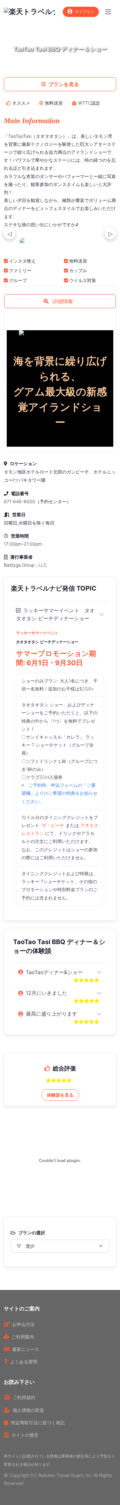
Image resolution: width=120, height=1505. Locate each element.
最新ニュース (25, 1349)
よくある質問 (23, 1361)
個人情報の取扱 (28, 1410)
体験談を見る (60, 1095)
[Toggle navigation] (108, 12)
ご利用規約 (24, 1397)
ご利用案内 (23, 1336)
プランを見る (63, 84)
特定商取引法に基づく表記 (38, 1422)
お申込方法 (23, 1324)
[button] (60, 301)
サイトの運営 (25, 1435)
